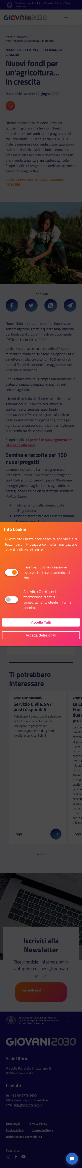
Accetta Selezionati (41, 635)
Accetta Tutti (41, 622)
